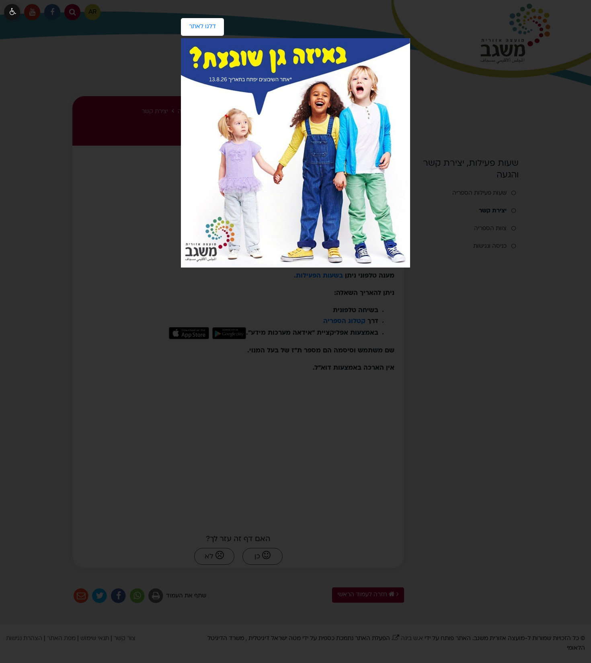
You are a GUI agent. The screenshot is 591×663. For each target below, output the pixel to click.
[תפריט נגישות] (12, 12)
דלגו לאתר (198, 23)
